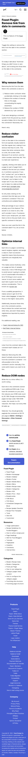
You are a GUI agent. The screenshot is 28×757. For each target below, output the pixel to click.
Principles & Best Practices (15, 713)
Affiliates (15, 716)
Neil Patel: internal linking (11, 328)
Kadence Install (15, 654)
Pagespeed (10, 542)
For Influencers (15, 640)
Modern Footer (11, 479)
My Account (15, 701)
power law (13, 286)
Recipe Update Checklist (14, 508)
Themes (15, 623)
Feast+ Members (15, 666)
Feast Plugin (10, 472)
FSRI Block (10, 498)
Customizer (10, 518)
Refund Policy (15, 706)
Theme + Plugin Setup (15, 628)
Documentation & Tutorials (15, 663)
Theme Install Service (15, 626)
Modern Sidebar (11, 477)
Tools (8, 513)
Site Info (9, 515)
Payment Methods (15, 661)
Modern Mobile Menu (13, 481)
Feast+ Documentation (14, 461)
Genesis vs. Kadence (15, 685)
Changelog (15, 688)
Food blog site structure (14, 581)
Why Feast (15, 711)
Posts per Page (11, 567)
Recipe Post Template (13, 511)
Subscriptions (15, 659)
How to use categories (14, 569)
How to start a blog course (15, 690)
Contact (15, 718)
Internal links (10, 550)
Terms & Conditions (15, 708)
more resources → (18, 554)
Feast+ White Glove (15, 614)
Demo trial (15, 621)
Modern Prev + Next (13, 494)
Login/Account (21, 3)
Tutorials (9, 540)
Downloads (15, 656)
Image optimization (12, 526)
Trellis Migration (15, 675)
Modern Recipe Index (13, 486)
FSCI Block (10, 501)
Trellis (15, 673)
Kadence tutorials (15, 651)
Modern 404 (10, 491)
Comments (10, 547)
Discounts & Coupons (15, 668)
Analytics (9, 545)
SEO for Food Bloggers (14, 538)
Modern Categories (12, 489)
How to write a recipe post (15, 533)
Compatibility (15, 678)
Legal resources (15, 683)
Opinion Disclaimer (15, 721)
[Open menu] (25, 10)
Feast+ (15, 611)
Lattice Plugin (15, 633)
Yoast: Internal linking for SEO (13, 325)
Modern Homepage (12, 474)
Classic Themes (15, 631)
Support (15, 680)
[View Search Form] (20, 10)
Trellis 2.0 (15, 671)
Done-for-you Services (15, 618)
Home (3, 16)
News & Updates (11, 16)
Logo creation (15, 638)
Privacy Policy (15, 704)
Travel (15, 635)
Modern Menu (11, 484)
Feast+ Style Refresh (15, 616)
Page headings (11, 535)
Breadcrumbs (11, 496)
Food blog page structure (15, 583)
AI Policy (15, 723)
